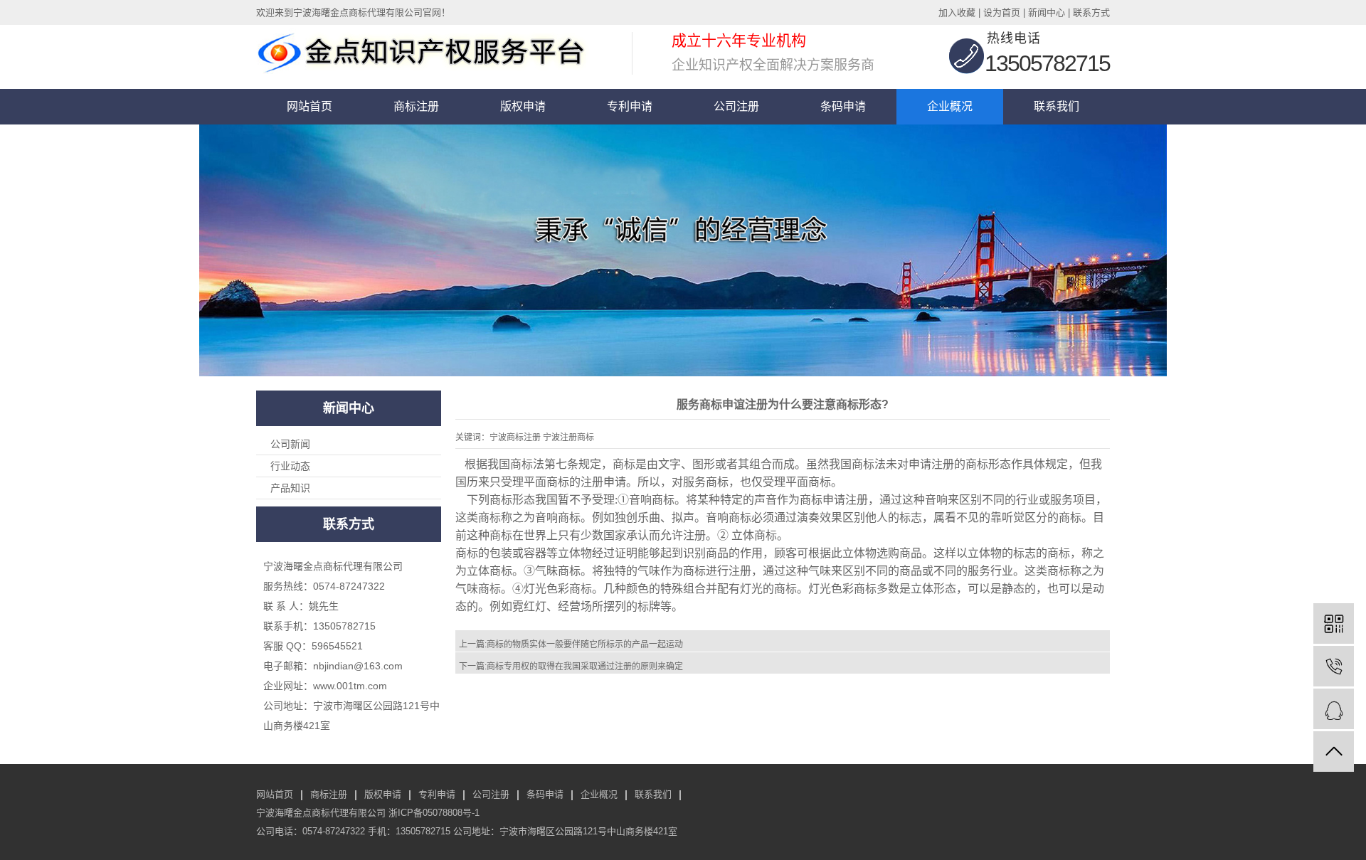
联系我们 (1056, 106)
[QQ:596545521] (1333, 709)
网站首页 (309, 106)
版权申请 (523, 106)
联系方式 (1091, 12)
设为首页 (1001, 12)
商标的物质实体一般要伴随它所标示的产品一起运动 (585, 644)
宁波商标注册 (515, 437)
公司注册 (736, 106)
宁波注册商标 (568, 437)
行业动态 (290, 466)
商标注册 (416, 106)
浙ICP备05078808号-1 (434, 812)
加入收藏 (956, 12)
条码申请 (843, 106)
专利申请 (629, 106)
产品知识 (290, 488)
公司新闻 (290, 444)
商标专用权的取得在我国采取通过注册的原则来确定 (585, 666)
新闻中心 (1046, 12)
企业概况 (950, 106)
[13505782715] (1333, 666)
